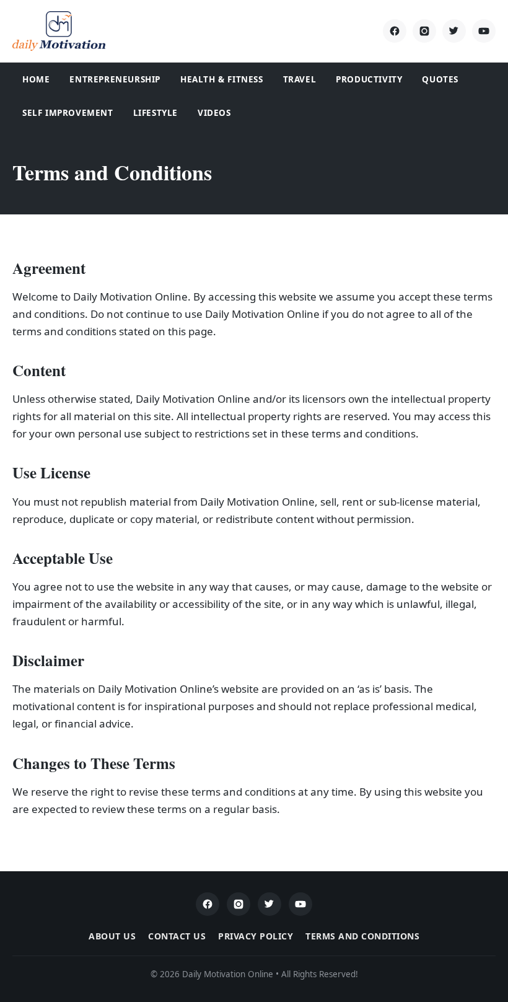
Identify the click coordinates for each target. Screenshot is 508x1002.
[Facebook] (394, 31)
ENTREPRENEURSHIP (114, 79)
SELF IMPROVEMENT (67, 112)
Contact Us (177, 936)
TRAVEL (300, 79)
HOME (36, 79)
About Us (112, 936)
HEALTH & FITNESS (221, 79)
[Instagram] (424, 31)
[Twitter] (454, 31)
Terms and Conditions (362, 936)
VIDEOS (214, 112)
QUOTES (440, 79)
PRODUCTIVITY (369, 79)
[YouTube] (484, 31)
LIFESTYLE (155, 112)
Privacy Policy (255, 936)
